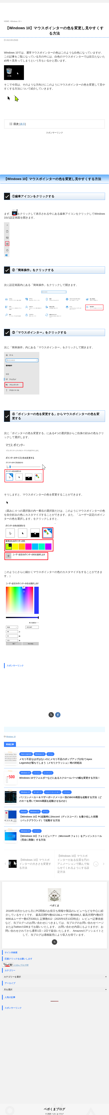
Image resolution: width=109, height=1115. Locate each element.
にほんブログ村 (21, 965)
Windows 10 (11, 737)
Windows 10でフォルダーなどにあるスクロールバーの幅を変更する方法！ (59, 778)
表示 (22, 124)
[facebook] (57, 714)
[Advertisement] (54, 152)
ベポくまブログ (54, 1109)
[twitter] (51, 714)
